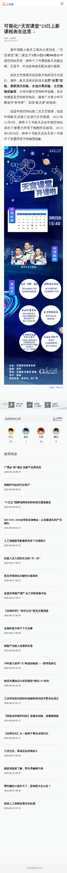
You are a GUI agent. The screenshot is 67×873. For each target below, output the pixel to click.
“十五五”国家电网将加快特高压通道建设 (27, 502)
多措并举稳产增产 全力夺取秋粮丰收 (25, 593)
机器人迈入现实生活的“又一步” (22, 558)
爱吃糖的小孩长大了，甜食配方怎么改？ (27, 786)
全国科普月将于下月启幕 (18, 628)
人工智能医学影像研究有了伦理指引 (25, 540)
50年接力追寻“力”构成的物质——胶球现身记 (30, 663)
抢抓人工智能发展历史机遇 (19, 803)
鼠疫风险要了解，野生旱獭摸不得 (23, 768)
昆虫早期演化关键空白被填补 (21, 575)
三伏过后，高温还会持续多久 (21, 751)
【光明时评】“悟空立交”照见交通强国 (26, 610)
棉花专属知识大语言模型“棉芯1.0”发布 (26, 681)
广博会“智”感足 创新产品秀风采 (22, 467)
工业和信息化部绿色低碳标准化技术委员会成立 (31, 698)
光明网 (13, 38)
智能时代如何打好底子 (17, 484)
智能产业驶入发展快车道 (18, 645)
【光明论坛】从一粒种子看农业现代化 (26, 733)
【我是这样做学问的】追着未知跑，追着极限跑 (31, 716)
